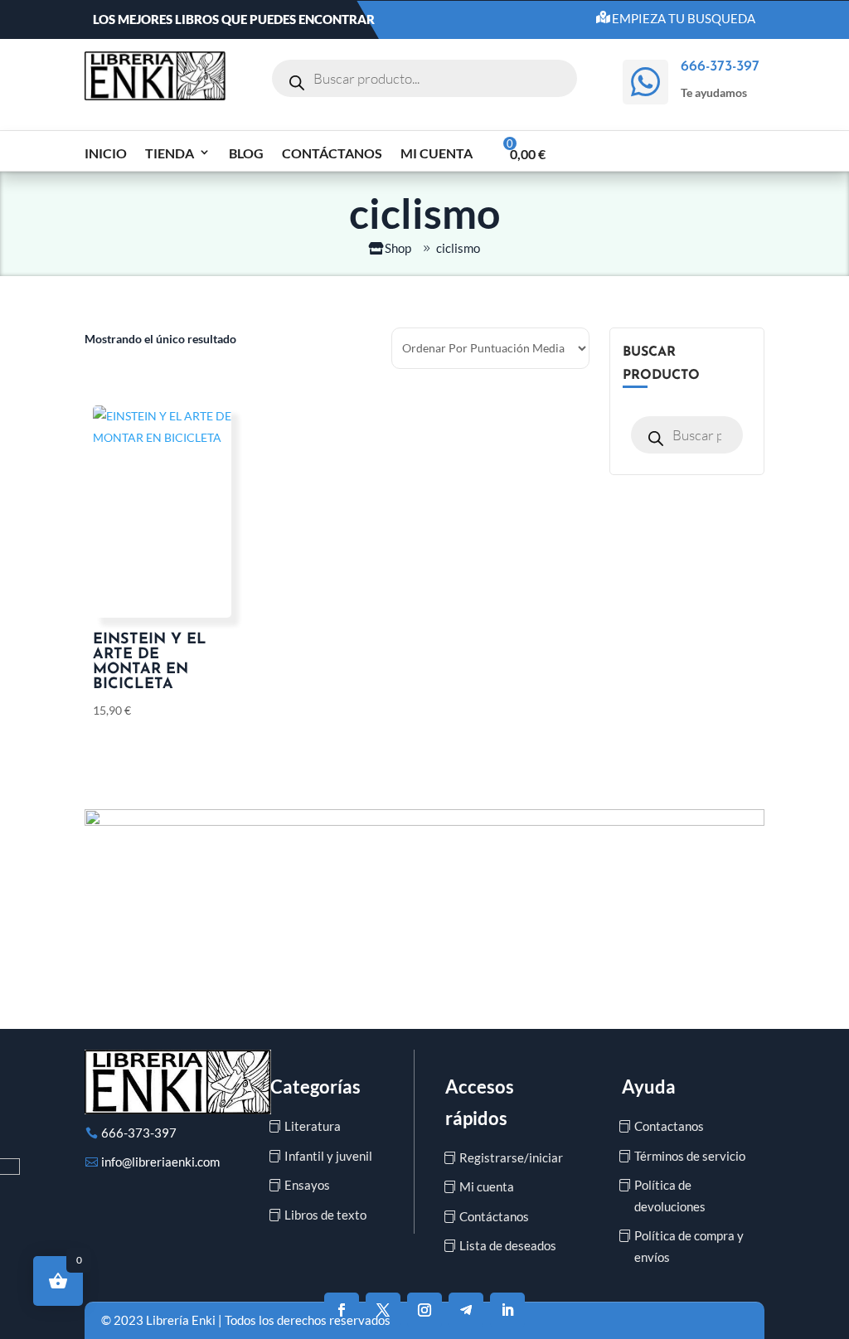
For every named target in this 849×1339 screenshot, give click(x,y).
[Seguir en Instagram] (424, 1310)
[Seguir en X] (383, 1310)
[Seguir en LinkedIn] (507, 1310)
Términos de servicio (689, 1155)
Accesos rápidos (479, 1101)
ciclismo (458, 247)
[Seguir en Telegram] (466, 1310)
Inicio (106, 153)
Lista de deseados (507, 1245)
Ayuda (649, 1086)
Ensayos (307, 1184)
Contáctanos (332, 153)
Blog (246, 153)
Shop (398, 247)
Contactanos (669, 1125)
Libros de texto (325, 1214)
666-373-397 (139, 1132)
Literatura (312, 1125)
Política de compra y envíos (689, 1246)
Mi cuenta (436, 153)
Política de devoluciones (670, 1195)
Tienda (169, 153)
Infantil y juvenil (328, 1155)
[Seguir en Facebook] (341, 1310)
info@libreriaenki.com (160, 1161)
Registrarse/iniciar (511, 1157)
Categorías (315, 1086)
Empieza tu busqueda (683, 18)
